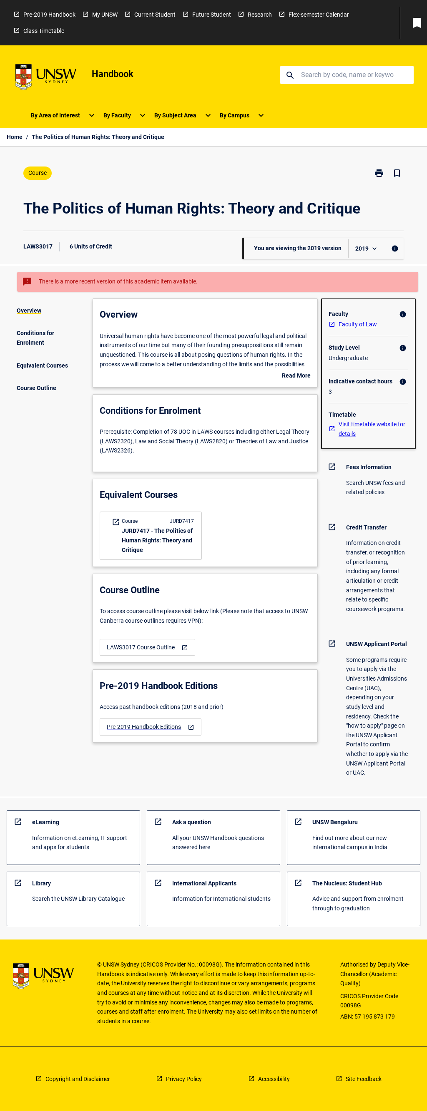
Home (15, 137)
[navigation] (147, 647)
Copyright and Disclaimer (77, 1079)
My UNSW (105, 14)
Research (260, 14)
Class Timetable (43, 30)
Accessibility (274, 1079)
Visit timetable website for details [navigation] (372, 429)
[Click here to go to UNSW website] (45, 78)
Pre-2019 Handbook (49, 14)
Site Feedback (364, 1079)
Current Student (155, 14)
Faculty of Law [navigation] (358, 324)
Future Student (211, 14)
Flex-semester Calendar (319, 14)
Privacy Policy (184, 1079)
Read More (296, 376)
